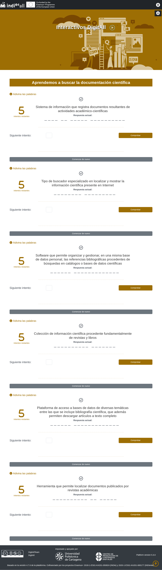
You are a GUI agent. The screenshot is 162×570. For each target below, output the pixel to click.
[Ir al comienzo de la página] (156, 564)
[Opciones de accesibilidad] (158, 5)
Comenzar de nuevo (81, 159)
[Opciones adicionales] (158, 13)
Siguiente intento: (20, 135)
